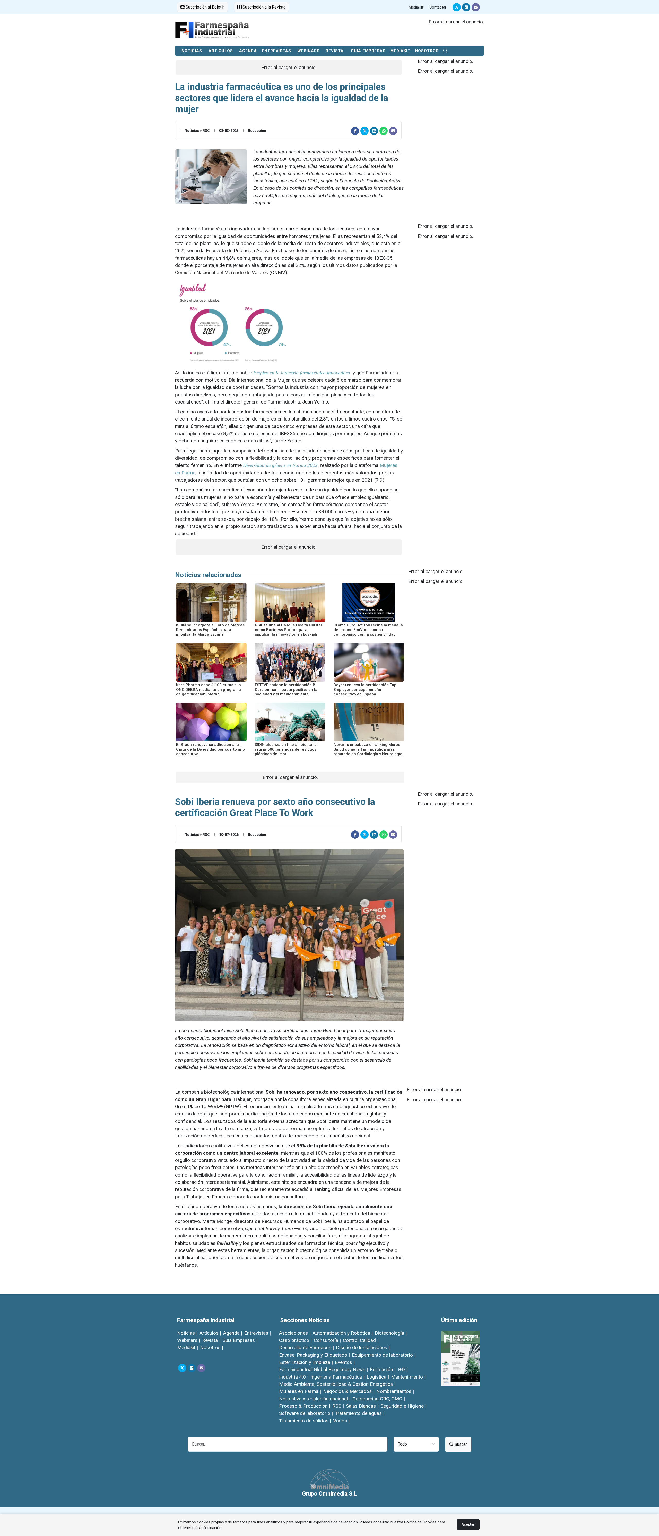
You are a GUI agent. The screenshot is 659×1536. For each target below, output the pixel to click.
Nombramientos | (395, 1391)
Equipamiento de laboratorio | (383, 1355)
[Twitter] (457, 7)
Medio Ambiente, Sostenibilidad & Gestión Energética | (337, 1384)
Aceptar (468, 1524)
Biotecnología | (391, 1333)
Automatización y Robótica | (343, 1333)
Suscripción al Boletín (204, 7)
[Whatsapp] (383, 131)
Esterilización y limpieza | (306, 1362)
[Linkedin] (466, 7)
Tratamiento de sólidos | (305, 1421)
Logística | (378, 1377)
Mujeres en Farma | (300, 1391)
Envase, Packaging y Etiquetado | (314, 1355)
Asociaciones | (294, 1333)
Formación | (383, 1369)
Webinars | (188, 1340)
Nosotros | (211, 1347)
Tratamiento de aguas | (359, 1413)
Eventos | (345, 1362)
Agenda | (232, 1333)
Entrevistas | (257, 1333)
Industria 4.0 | (293, 1377)
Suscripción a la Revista (263, 7)
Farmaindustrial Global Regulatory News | (323, 1369)
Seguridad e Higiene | (403, 1406)
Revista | (211, 1340)
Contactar (437, 7)
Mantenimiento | (408, 1377)
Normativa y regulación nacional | (314, 1399)
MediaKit (416, 7)
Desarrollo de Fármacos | (306, 1347)
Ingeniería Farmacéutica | (337, 1377)
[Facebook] (355, 131)
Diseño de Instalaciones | (363, 1347)
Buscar (460, 1444)
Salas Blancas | (362, 1406)
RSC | (338, 1406)
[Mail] (476, 7)
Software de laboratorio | (306, 1413)
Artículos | (210, 1333)
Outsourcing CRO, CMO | (378, 1399)
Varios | (341, 1421)
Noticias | (187, 1333)
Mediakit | (187, 1347)
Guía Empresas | (239, 1340)
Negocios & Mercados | (348, 1391)
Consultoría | (327, 1340)
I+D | (402, 1369)
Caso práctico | (295, 1340)
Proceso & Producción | (304, 1406)
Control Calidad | (360, 1340)
